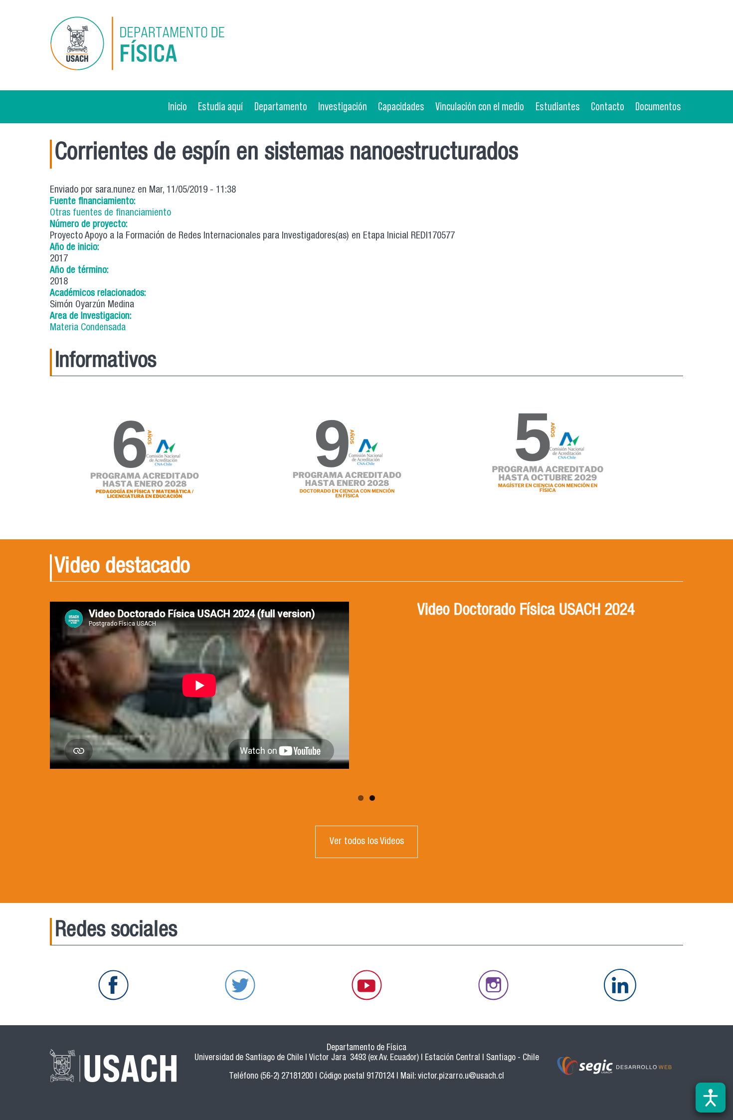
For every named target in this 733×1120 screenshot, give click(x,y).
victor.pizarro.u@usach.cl (461, 1077)
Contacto (607, 106)
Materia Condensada (88, 328)
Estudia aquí (220, 106)
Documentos (658, 106)
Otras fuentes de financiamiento (110, 213)
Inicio (177, 106)
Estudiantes (558, 106)
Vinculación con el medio (479, 106)
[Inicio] (151, 45)
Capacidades (401, 106)
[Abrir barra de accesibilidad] (711, 1098)
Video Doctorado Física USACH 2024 (526, 611)
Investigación (342, 106)
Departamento (280, 106)
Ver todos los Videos (367, 842)
